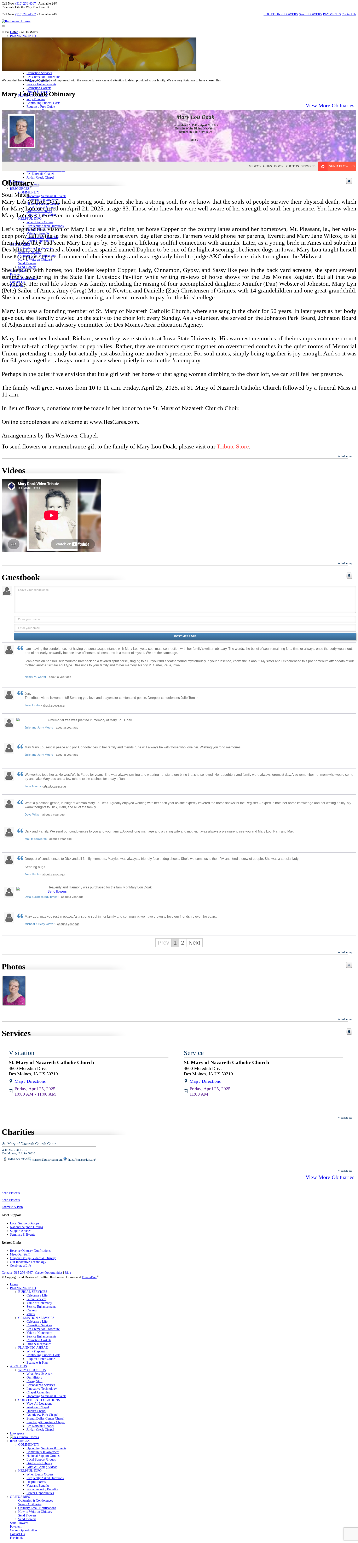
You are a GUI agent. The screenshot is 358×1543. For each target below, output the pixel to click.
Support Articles (20, 1230)
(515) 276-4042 (17, 1158)
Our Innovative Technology (28, 1262)
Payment (15, 1526)
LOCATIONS (273, 14)
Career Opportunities (48, 1272)
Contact (7, 1272)
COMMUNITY (28, 1444)
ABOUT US (18, 1366)
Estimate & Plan (12, 1207)
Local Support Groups (24, 1223)
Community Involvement (43, 1452)
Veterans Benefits (38, 1485)
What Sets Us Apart (39, 1373)
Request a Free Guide (41, 1359)
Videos (255, 166)
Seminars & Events (22, 1234)
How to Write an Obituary (35, 1511)
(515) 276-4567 (25, 3)
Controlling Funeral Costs (43, 1355)
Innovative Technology (42, 1388)
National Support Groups (26, 1227)
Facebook (16, 1537)
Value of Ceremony (39, 1303)
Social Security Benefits (42, 1489)
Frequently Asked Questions (45, 1478)
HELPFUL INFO (30, 1470)
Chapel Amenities (38, 1392)
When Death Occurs (40, 1474)
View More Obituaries (330, 106)
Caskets (32, 1310)
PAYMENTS (332, 14)
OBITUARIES (20, 1496)
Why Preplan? (36, 99)
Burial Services (36, 1299)
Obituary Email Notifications (37, 1508)
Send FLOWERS (310, 14)
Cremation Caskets (39, 88)
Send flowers (57, 891)
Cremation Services (39, 73)
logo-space (17, 1433)
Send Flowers (342, 166)
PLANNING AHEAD (33, 1347)
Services (309, 166)
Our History (34, 1377)
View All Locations (39, 1403)
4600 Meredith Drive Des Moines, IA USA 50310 (18, 1152)
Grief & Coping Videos (42, 1467)
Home (14, 1284)
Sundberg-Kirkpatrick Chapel (46, 1422)
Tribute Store (233, 446)
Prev (163, 943)
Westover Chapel (38, 1407)
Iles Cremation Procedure (43, 77)
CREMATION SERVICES (36, 1317)
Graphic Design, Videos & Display (33, 1258)
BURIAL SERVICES (32, 1291)
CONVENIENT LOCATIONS (39, 1400)
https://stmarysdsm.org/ (82, 1159)
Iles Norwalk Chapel (40, 1426)
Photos (292, 166)
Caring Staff (34, 1381)
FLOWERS (290, 14)
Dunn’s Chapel (36, 1411)
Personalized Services (41, 1385)
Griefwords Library (39, 1463)
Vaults (31, 1314)
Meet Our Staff (20, 1254)
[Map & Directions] (11, 1081)
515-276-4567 (23, 1272)
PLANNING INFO (23, 35)
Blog (68, 1272)
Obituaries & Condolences (35, 1500)
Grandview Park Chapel (42, 1414)
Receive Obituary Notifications (30, 1250)
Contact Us (349, 14)
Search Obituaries (29, 1504)
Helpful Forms (36, 1482)
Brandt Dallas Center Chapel (45, 1418)
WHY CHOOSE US (32, 1370)
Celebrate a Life (20, 1265)
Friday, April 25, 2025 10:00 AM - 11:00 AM (35, 1091)
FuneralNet (89, 1277)
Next (194, 943)
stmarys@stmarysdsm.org (47, 1159)
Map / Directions (30, 1081)
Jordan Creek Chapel (40, 1429)
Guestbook (273, 166)
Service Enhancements (41, 84)
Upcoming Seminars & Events (46, 1396)
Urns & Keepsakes (39, 1344)
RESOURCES (20, 1441)
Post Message (185, 636)
